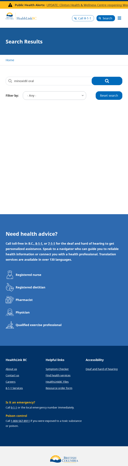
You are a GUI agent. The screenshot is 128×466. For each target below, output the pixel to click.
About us (11, 369)
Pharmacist (24, 300)
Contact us (12, 375)
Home (10, 60)
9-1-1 (14, 407)
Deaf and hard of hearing (102, 369)
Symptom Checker (57, 369)
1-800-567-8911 (20, 421)
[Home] (38, 15)
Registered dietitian (30, 287)
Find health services (58, 375)
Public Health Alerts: (30, 5)
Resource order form (59, 388)
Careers (11, 382)
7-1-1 (51, 243)
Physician (23, 312)
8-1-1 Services (14, 388)
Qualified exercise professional (39, 325)
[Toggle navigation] (119, 18)
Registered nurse (28, 275)
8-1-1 (84, 18)
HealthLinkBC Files (57, 382)
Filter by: (12, 95)
